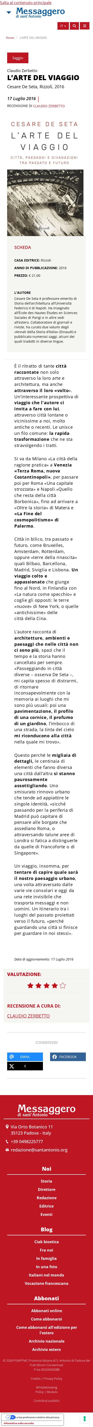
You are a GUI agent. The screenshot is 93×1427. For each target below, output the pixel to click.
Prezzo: (21, 275)
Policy (40, 1392)
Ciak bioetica (46, 1241)
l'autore (22, 292)
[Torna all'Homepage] (40, 12)
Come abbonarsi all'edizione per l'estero (46, 1330)
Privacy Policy (53, 1378)
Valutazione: (24, 974)
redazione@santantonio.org (39, 1150)
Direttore (46, 1189)
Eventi (46, 1214)
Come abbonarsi (46, 1319)
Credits (36, 1378)
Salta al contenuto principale (26, 2)
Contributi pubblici (47, 1400)
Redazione (47, 1197)
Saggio (17, 57)
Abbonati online (46, 1310)
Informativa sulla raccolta (19, 1423)
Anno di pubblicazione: (36, 268)
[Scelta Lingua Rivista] (84, 25)
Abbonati (46, 1298)
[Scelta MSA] (8, 12)
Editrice (46, 1206)
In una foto (46, 1266)
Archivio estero (46, 1349)
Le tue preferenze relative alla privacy (37, 1417)
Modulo (52, 1392)
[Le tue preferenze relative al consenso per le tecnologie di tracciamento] (84, 1418)
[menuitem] (46, 1190)
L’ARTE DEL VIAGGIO (33, 38)
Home (10, 38)
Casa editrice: (27, 260)
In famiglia (46, 1258)
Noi (46, 1168)
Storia (46, 1181)
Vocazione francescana (46, 1283)
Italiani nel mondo (46, 1275)
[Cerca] (74, 26)
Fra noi (46, 1250)
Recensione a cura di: (34, 1006)
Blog (46, 1229)
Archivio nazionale (46, 1341)
